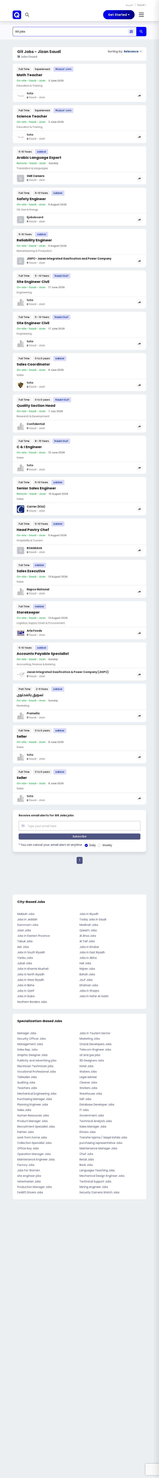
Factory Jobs (26, 1165)
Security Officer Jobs (31, 1039)
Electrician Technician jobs (35, 1066)
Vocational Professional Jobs (36, 1072)
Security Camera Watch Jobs (99, 1192)
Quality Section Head (36, 405)
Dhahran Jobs (89, 985)
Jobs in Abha (88, 958)
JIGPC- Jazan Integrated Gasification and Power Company (69, 258)
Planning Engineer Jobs (32, 1104)
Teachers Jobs (27, 1088)
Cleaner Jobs (88, 1082)
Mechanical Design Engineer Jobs (102, 1176)
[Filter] (131, 31)
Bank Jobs (86, 1165)
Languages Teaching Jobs (97, 1170)
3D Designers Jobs (92, 1060)
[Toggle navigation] (141, 15)
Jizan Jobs (24, 930)
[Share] (139, 96)
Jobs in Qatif (25, 991)
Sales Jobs (24, 1110)
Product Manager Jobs (32, 1121)
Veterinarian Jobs (29, 1181)
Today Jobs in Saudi (93, 919)
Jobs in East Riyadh (92, 952)
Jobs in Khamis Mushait (33, 969)
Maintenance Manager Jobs (98, 1148)
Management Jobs (30, 1044)
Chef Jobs (86, 1154)
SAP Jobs (85, 1099)
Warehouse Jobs (91, 1094)
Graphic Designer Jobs (32, 1055)
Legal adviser (88, 1077)
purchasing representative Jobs (101, 1143)
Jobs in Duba (26, 996)
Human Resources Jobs (33, 1115)
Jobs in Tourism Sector (95, 1033)
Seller (22, 736)
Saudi (140, 5)
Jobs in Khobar (89, 947)
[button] (27, 14)
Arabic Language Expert (39, 157)
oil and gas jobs (90, 1055)
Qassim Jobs (88, 930)
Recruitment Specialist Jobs (36, 1126)
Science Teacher (32, 116)
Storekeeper (28, 612)
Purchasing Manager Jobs (34, 1099)
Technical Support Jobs (95, 1181)
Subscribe (79, 836)
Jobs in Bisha (25, 985)
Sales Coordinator (33, 364)
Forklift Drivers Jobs (30, 1192)
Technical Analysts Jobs (96, 1121)
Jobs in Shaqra (89, 991)
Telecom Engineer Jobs (95, 1050)
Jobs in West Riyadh (30, 980)
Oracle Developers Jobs (95, 1044)
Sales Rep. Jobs (27, 1050)
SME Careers (35, 176)
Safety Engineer (31, 198)
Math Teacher (29, 74)
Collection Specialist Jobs (34, 1143)
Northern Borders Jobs (32, 1002)
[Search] (141, 31)
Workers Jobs (88, 1088)
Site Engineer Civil (33, 281)
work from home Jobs (32, 1137)
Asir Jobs (23, 947)
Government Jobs (92, 1115)
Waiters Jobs (88, 1072)
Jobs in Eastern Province (33, 936)
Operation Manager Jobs (34, 1154)
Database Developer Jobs (97, 1104)
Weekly (107, 845)
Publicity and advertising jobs (36, 1060)
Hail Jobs (85, 963)
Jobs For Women (28, 1170)
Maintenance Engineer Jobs (36, 1159)
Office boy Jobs (28, 1148)
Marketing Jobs (90, 1039)
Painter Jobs (25, 1132)
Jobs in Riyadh (89, 914)
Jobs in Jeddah (27, 919)
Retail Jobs (87, 1159)
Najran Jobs (87, 969)
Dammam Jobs (27, 925)
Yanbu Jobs (25, 958)
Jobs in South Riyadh (31, 952)
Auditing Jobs (26, 1082)
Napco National (38, 589)
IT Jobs (84, 1110)
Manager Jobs (26, 1033)
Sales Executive (31, 571)
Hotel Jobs (86, 1066)
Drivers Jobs (88, 1132)
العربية (129, 5)
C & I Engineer (29, 446)
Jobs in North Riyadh (30, 974)
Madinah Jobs (89, 925)
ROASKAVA (34, 548)
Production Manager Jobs (34, 1187)
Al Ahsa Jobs (88, 936)
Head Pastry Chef (33, 529)
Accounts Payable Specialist (43, 653)
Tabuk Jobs (25, 941)
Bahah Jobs (87, 974)
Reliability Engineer (34, 240)
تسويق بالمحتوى (30, 694)
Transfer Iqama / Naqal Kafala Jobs (103, 1137)
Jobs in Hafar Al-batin (94, 996)
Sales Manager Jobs (93, 1126)
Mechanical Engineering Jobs (36, 1094)
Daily (92, 845)
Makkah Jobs (26, 914)
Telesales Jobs (27, 1077)
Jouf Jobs (86, 980)
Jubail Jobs (24, 963)
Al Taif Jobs (87, 941)
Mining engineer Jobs (94, 1187)
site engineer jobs (29, 1176)
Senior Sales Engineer (36, 488)
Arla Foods (34, 631)
